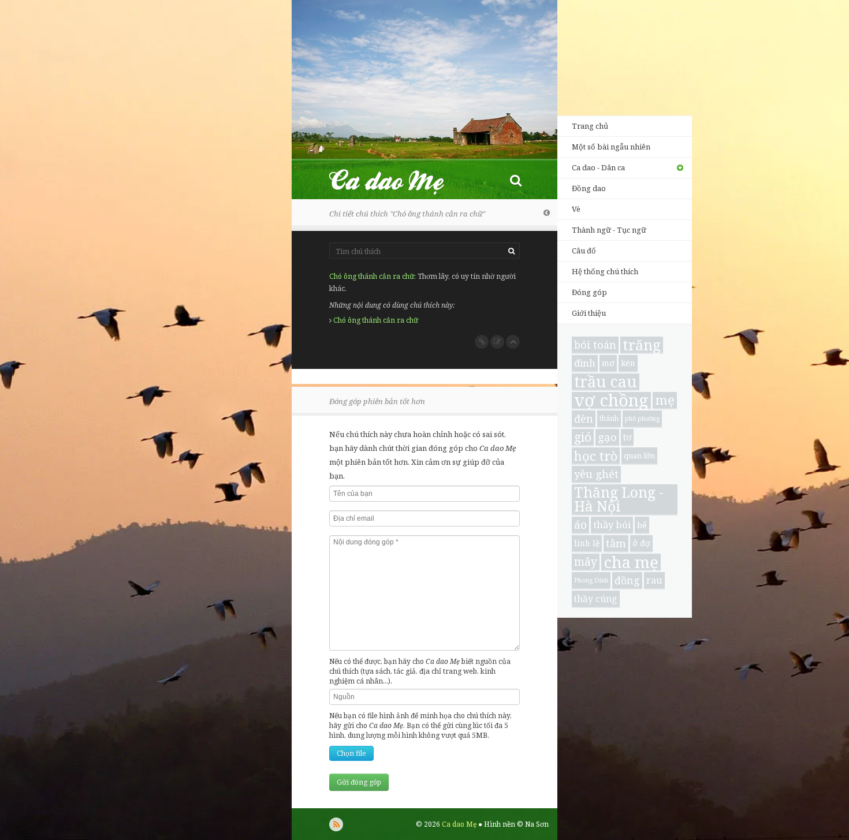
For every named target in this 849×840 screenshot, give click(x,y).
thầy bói (612, 524)
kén (628, 362)
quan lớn (639, 455)
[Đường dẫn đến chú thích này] (482, 342)
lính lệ (586, 542)
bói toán (595, 345)
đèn (583, 418)
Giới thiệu (589, 313)
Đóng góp (589, 292)
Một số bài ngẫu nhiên (611, 146)
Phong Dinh (591, 580)
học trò (595, 455)
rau (654, 580)
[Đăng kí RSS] (336, 824)
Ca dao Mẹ (397, 179)
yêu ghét (596, 473)
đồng (627, 580)
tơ (627, 437)
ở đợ (641, 542)
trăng (642, 345)
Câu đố (584, 250)
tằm (616, 543)
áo (580, 524)
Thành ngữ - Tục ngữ (609, 230)
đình (584, 362)
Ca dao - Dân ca (598, 167)
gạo (607, 437)
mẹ (665, 400)
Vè (576, 209)
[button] (516, 179)
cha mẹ (631, 562)
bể (642, 525)
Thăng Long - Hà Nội (619, 500)
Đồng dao (589, 188)
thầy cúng (595, 598)
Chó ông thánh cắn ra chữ (371, 276)
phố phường (642, 419)
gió (582, 437)
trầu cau (605, 382)
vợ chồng (611, 400)
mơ (608, 362)
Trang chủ (590, 126)
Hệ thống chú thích (605, 271)
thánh (609, 418)
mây (585, 561)
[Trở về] (546, 212)
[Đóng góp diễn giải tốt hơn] (497, 342)
